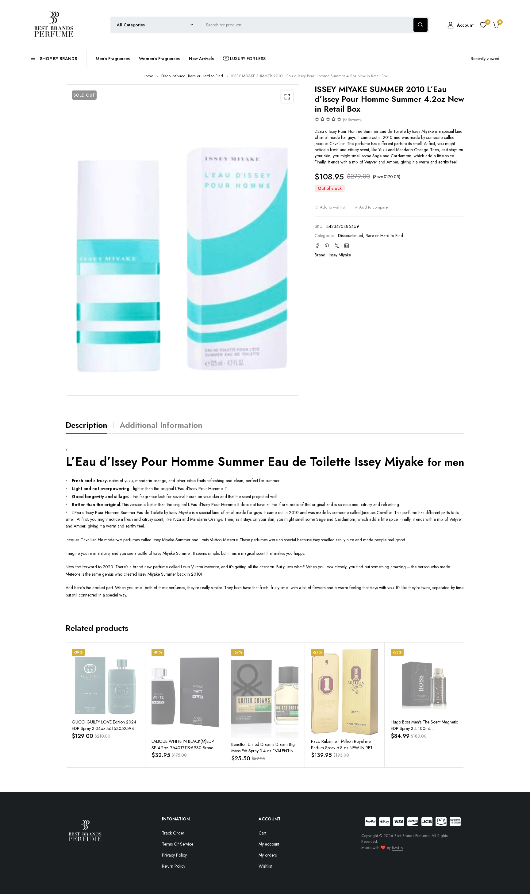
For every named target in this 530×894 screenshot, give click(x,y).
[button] (287, 96)
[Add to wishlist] (330, 207)
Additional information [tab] (161, 425)
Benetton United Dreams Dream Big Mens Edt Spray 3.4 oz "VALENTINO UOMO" (264, 750)
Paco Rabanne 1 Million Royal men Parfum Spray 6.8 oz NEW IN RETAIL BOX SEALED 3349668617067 (344, 747)
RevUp (397, 848)
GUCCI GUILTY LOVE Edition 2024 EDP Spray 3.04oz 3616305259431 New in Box (105, 728)
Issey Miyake (340, 255)
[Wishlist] (483, 24)
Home (148, 76)
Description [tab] (86, 425)
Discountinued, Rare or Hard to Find (192, 76)
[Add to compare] (371, 207)
